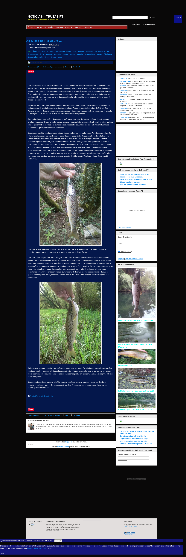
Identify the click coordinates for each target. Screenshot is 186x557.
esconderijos (100, 51)
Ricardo (123, 86)
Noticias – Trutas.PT (45, 16)
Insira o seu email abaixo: (127, 454)
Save (32, 71)
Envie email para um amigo (52, 67)
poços (72, 54)
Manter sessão (126, 251)
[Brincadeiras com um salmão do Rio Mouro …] (136, 342)
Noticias (136, 24)
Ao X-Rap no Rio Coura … (44, 40)
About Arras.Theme (130, 526)
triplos (41, 57)
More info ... (49, 541)
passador (58, 54)
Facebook (76, 67)
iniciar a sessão (63, 447)
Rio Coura (108, 54)
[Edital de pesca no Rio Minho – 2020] (136, 407)
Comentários (149, 24)
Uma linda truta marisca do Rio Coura (135, 320)
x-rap (60, 57)
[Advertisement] (91, 6)
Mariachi (123, 99)
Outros (88, 27)
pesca (65, 54)
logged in (68, 442)
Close (2, 553)
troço (47, 57)
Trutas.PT (123, 79)
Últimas (31, 27)
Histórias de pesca (64, 27)
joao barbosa (125, 81)
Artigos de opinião (45, 27)
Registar (121, 259)
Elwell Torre (124, 117)
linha (42, 54)
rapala (99, 54)
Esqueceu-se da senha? (134, 259)
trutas (53, 57)
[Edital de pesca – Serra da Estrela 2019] (136, 388)
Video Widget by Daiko (125, 227)
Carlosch (123, 95)
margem (49, 54)
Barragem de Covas (63, 51)
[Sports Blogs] (129, 533)
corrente (89, 51)
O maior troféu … (126, 366)
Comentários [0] (33, 67)
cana (74, 51)
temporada (32, 57)
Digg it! (67, 67)
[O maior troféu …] (136, 363)
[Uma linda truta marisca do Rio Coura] (136, 318)
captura (81, 51)
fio (108, 51)
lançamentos (33, 54)
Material (79, 27)
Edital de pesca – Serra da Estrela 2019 (136, 391)
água (35, 51)
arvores (50, 51)
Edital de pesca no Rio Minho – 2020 (135, 410)
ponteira (80, 54)
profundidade (90, 54)
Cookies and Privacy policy (37, 548)
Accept (58, 541)
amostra (42, 51)
